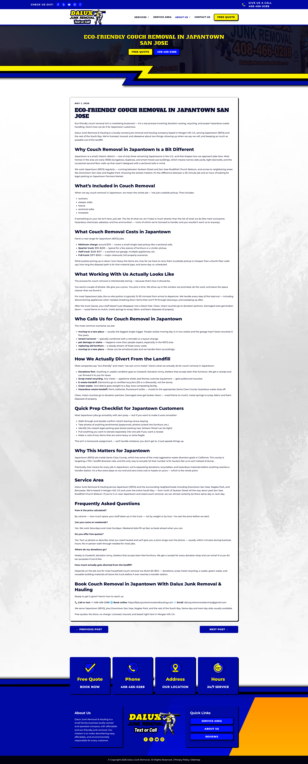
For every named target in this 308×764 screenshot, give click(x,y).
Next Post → (219, 629)
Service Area (162, 17)
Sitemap (195, 759)
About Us (212, 728)
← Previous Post (89, 629)
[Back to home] (88, 17)
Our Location (175, 687)
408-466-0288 (166, 51)
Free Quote (226, 17)
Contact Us (202, 17)
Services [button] (140, 17)
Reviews (211, 736)
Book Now (90, 687)
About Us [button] (181, 17)
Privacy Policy (181, 759)
